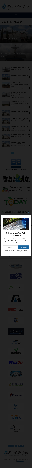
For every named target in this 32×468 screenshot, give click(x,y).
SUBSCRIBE (24, 247)
